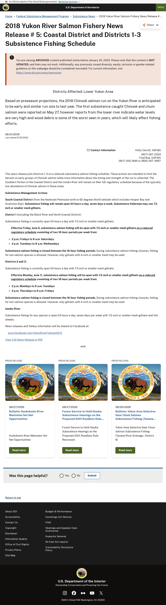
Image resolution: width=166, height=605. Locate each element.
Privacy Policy (13, 549)
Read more (19, 450)
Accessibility (12, 517)
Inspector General (55, 536)
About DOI (11, 511)
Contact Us (11, 522)
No (78, 475)
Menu (161, 7)
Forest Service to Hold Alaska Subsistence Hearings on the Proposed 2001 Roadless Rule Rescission (82, 415)
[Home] (6, 7)
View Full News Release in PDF (24, 339)
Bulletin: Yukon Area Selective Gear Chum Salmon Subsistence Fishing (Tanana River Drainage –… (135, 415)
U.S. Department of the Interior (82, 7)
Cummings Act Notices (58, 517)
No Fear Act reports (56, 541)
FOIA (48, 522)
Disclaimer (11, 533)
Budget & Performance (58, 511)
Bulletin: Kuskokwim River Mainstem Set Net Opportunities (26, 415)
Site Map (10, 555)
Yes (67, 475)
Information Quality (16, 539)
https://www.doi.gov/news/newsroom (38, 72)
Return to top (13, 497)
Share (150, 24)
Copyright (10, 528)
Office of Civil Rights (17, 544)
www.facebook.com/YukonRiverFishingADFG (35, 333)
